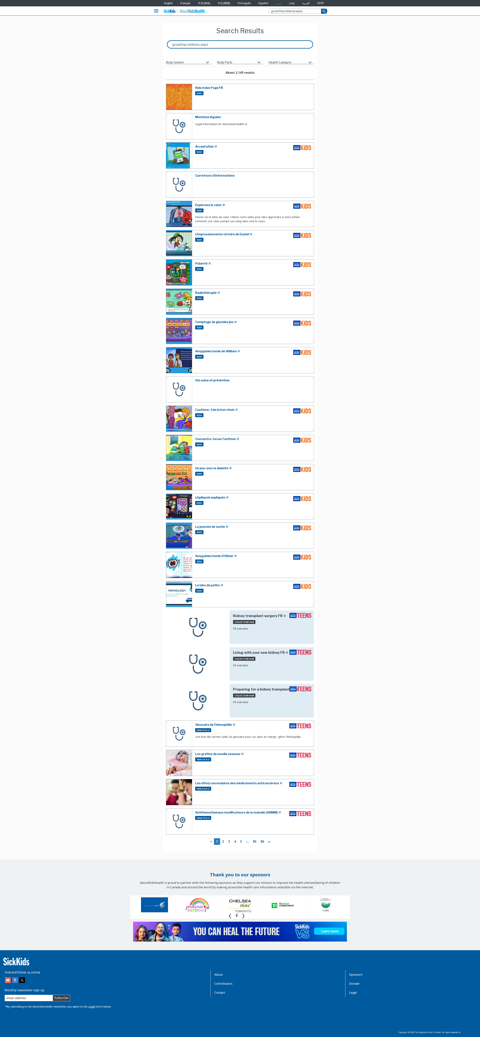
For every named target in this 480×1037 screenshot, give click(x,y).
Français (185, 3)
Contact (219, 993)
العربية (306, 3)
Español (263, 3)
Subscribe (61, 998)
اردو (279, 3)
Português (244, 3)
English (168, 3)
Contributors (223, 984)
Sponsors (355, 975)
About (218, 975)
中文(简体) (204, 3)
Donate (354, 984)
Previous (230, 915)
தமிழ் (292, 3)
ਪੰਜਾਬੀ (320, 3)
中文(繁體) (224, 3)
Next (243, 915)
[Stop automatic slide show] (236, 915)
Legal (91, 1006)
